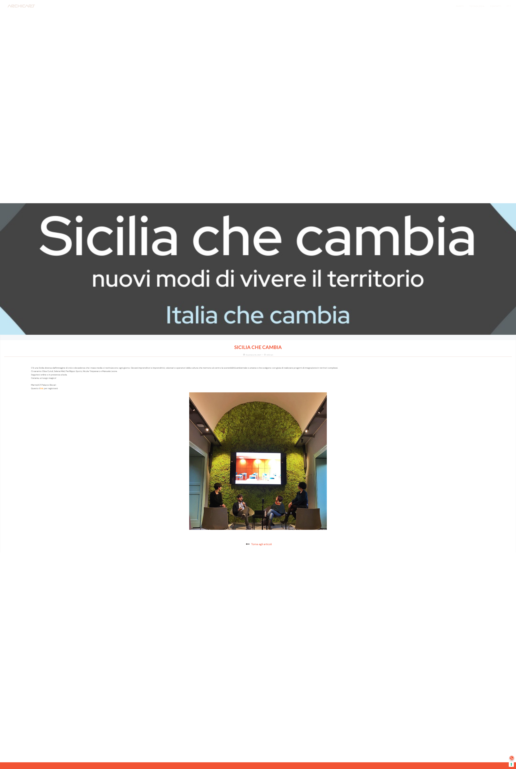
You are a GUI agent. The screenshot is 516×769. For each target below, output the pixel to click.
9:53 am (270, 355)
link (42, 388)
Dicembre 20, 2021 (253, 355)
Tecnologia (477, 6)
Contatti (495, 6)
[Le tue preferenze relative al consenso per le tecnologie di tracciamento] (511, 764)
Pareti (460, 6)
